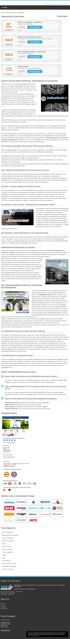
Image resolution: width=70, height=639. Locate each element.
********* (22, 27)
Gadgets (4, 555)
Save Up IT (4, 594)
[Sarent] (9, 508)
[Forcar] (21, 508)
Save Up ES (11, 593)
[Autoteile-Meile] (9, 514)
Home (2, 12)
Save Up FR (19, 591)
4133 (45, 4)
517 (58, 4)
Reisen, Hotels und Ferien (9, 563)
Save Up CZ (11, 591)
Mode (3, 558)
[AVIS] (33, 520)
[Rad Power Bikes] (21, 520)
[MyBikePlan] (33, 514)
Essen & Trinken (6, 546)
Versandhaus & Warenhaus (9, 566)
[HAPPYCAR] (45, 508)
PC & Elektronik (6, 560)
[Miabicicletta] (45, 514)
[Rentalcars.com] (33, 508)
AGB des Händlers (8, 458)
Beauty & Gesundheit (7, 538)
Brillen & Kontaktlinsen (8, 541)
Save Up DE (4, 591)
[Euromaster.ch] (45, 502)
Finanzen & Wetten (7, 549)
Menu (5, 7)
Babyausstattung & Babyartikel (10, 535)
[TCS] (33, 502)
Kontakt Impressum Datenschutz (4, 607)
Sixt (35, 335)
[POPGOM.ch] (21, 502)
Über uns (3, 603)
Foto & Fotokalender (7, 552)
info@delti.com (11, 457)
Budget (29, 335)
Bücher (4, 543)
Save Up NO (4, 593)
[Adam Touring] (9, 502)
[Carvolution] (57, 514)
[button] (67, 633)
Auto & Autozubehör (11, 12)
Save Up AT (11, 594)
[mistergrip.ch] (57, 502)
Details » (20, 30)
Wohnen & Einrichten (7, 569)
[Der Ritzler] (9, 520)
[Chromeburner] (21, 514)
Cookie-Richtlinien (32, 635)
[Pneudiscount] (57, 508)
